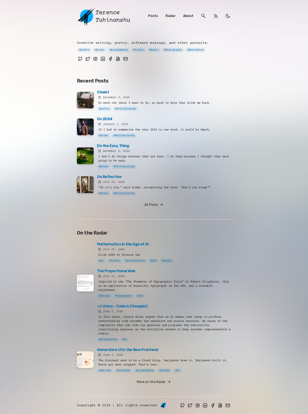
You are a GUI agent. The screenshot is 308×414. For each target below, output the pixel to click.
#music (153, 50)
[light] (227, 16)
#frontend (123, 370)
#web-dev (105, 370)
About (188, 16)
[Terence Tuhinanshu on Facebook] (110, 58)
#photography (173, 50)
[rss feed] (216, 16)
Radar (171, 16)
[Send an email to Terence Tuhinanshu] (125, 58)
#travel (138, 50)
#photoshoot (196, 50)
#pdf (153, 260)
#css (140, 296)
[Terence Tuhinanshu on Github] (80, 58)
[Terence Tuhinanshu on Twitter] (87, 58)
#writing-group (125, 108)
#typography (123, 296)
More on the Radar (151, 382)
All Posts (151, 205)
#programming (118, 50)
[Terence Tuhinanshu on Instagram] (95, 58)
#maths (166, 260)
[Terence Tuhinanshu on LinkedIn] (103, 58)
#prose (99, 50)
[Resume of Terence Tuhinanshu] (118, 58)
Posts (153, 16)
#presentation (135, 260)
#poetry (84, 50)
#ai (101, 260)
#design (104, 296)
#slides (114, 260)
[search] (203, 16)
